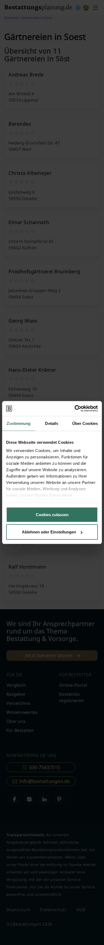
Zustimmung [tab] (18, 423)
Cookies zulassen (52, 514)
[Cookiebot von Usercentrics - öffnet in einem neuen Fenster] (75, 408)
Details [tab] (51, 423)
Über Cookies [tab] (85, 423)
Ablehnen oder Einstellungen (49, 532)
